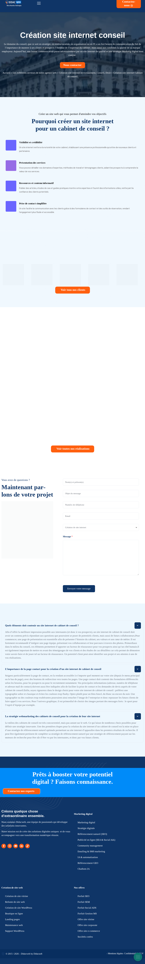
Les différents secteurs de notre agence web (34, 72)
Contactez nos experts (21, 791)
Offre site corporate (87, 925)
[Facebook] (3, 846)
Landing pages (12, 919)
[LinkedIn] (21, 846)
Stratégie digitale (86, 828)
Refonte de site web (15, 902)
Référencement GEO (88, 863)
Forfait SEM (84, 902)
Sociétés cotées (85, 936)
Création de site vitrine (16, 896)
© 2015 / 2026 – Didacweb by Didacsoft (24, 954)
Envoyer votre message (79, 588)
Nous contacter (72, 64)
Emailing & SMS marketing (91, 851)
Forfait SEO (83, 896)
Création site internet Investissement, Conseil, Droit (85, 72)
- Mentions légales (115, 953)
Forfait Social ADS (87, 907)
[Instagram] (9, 846)
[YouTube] (15, 846)
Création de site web (12, 887)
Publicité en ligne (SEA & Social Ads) (96, 840)
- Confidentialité (130, 953)
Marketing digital (83, 814)
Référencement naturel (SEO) (92, 834)
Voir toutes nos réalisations (72, 448)
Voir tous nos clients (73, 289)
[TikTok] (27, 846)
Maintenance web (14, 925)
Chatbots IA (84, 869)
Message (68, 536)
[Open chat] (138, 957)
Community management (90, 845)
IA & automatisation (88, 857)
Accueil (6, 72)
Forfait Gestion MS (87, 913)
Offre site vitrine (86, 919)
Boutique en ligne (14, 913)
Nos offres (79, 887)
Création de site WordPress (18, 907)
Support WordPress (14, 931)
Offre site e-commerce (89, 931)
